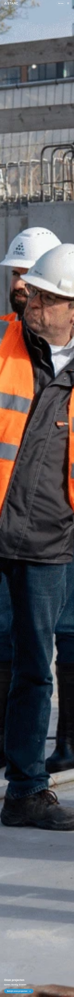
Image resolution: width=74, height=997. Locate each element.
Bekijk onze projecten (17, 991)
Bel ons (60, 3)
